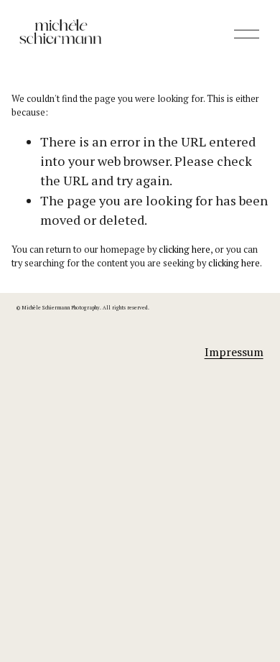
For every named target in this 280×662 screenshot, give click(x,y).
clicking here (184, 249)
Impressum (234, 352)
